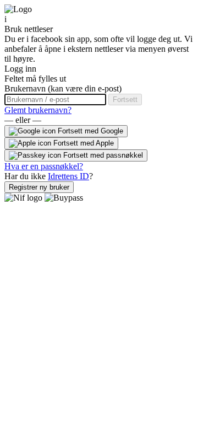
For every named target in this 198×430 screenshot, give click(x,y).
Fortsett (125, 99)
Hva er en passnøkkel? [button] (43, 166)
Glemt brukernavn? (38, 110)
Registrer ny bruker (39, 187)
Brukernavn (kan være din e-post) (63, 88)
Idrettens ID (68, 176)
